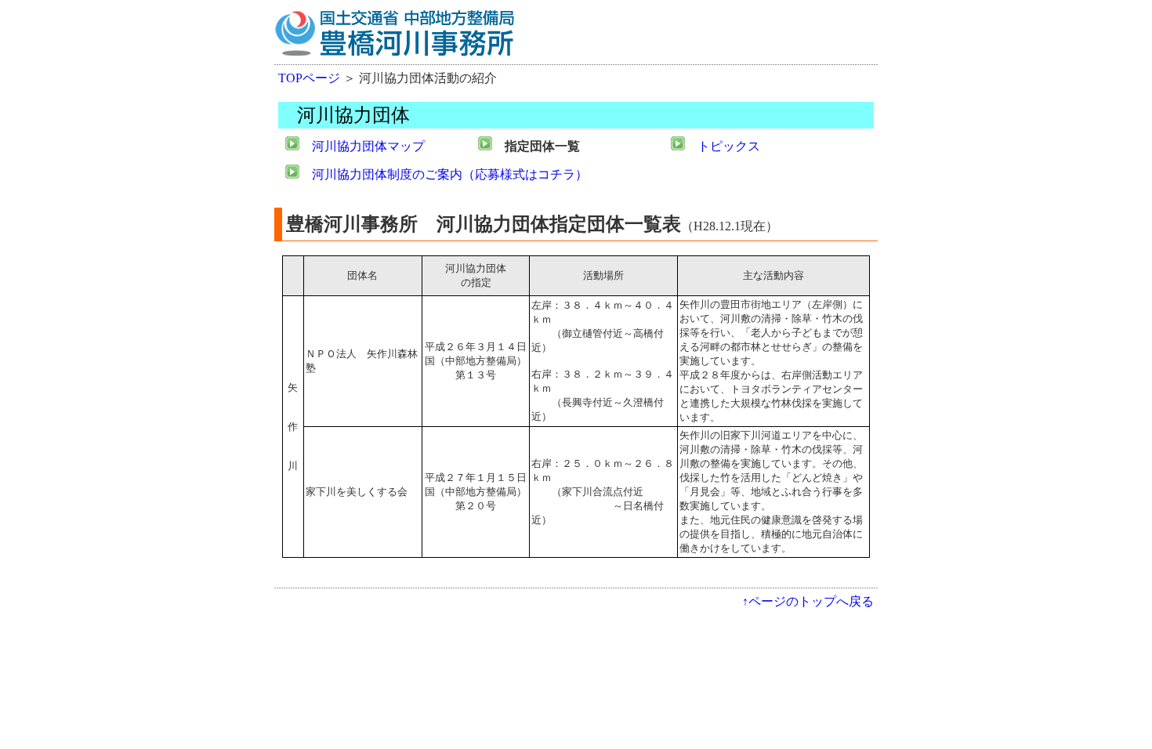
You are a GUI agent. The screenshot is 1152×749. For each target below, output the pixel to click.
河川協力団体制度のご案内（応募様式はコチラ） (450, 174)
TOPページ (309, 78)
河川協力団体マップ (368, 146)
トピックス (728, 146)
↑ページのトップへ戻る (808, 601)
